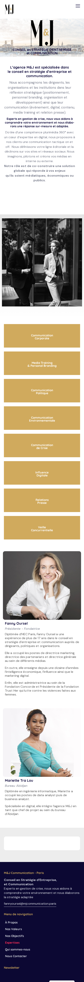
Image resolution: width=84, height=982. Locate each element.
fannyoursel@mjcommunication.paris (30, 904)
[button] (78, 6)
